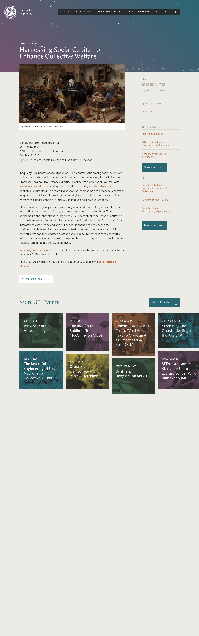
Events (32, 44)
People (118, 12)
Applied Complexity (137, 12)
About (166, 12)
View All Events (160, 302)
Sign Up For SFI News (153, 90)
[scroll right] (195, 365)
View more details (32, 279)
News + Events (84, 12)
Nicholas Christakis (31, 186)
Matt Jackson (102, 186)
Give (156, 12)
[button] (66, 12)
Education (103, 12)
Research (65, 12)
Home (22, 44)
